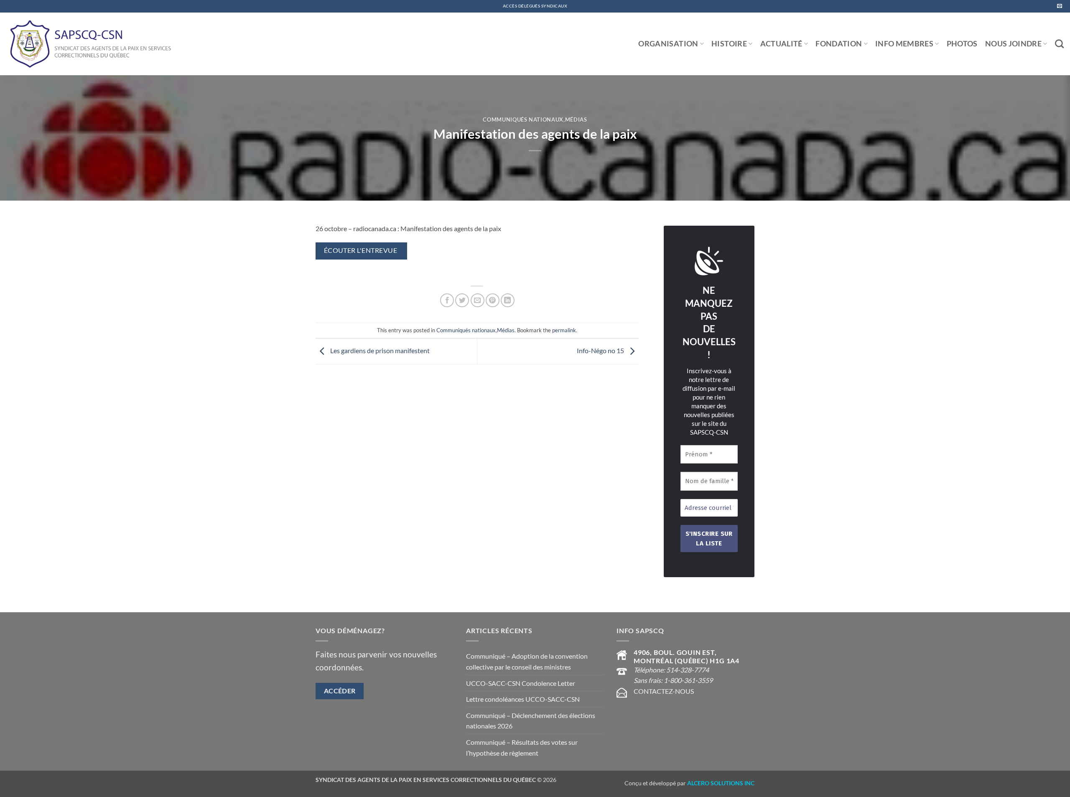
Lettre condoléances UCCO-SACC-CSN (523, 699)
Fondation (838, 43)
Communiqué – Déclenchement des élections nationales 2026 (530, 720)
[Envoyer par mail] (477, 300)
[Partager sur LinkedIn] (508, 300)
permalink (564, 330)
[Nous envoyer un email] (1059, 6)
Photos (962, 43)
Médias (576, 119)
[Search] (1059, 43)
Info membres (904, 43)
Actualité (781, 43)
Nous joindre (1013, 43)
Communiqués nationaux (523, 119)
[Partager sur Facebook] (447, 300)
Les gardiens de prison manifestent (379, 350)
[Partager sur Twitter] (462, 300)
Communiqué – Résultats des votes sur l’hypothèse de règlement (522, 747)
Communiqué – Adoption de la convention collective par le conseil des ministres (527, 661)
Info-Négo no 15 (601, 350)
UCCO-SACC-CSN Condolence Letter (520, 683)
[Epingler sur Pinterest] (492, 300)
